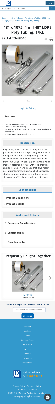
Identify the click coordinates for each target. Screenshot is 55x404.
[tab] (27, 143)
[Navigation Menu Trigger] (2, 3)
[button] (47, 397)
